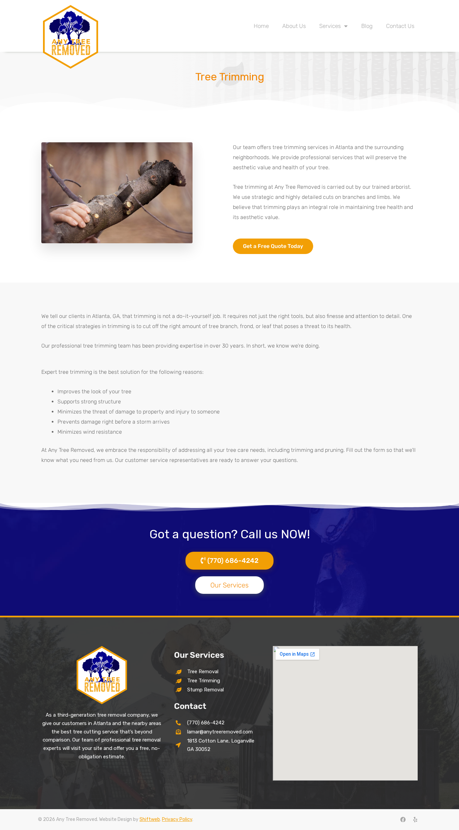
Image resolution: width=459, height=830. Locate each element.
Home (261, 26)
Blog (367, 26)
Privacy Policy (177, 819)
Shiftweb (149, 819)
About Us (294, 26)
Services (330, 26)
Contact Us (400, 26)
